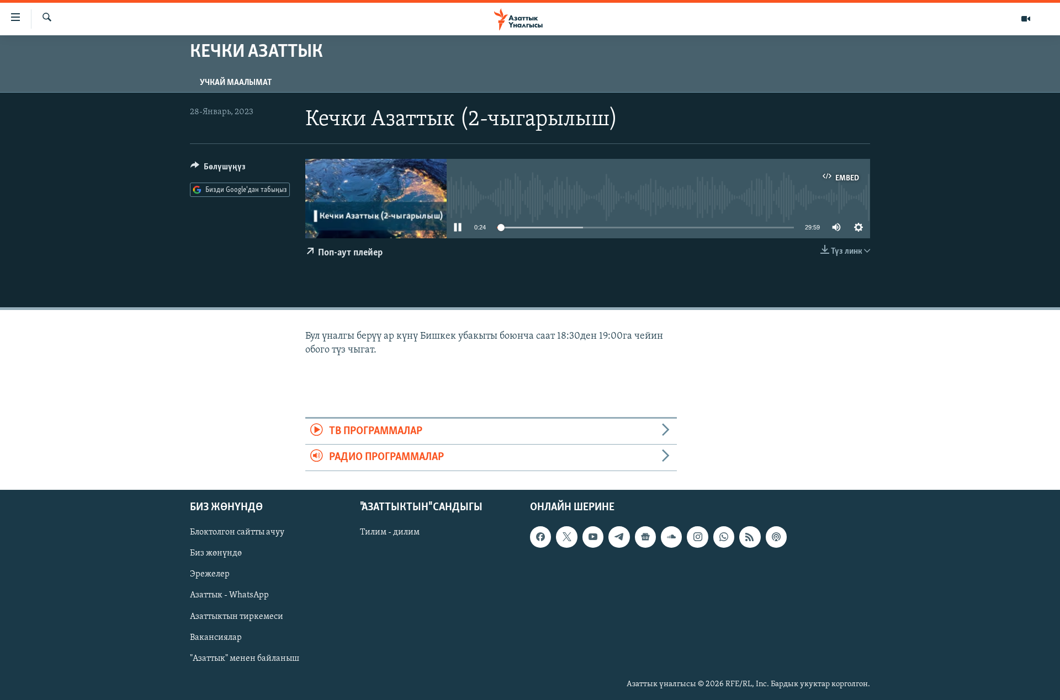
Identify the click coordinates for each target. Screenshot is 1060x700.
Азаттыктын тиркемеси (236, 616)
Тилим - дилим (390, 532)
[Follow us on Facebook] (540, 536)
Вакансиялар (216, 637)
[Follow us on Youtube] (592, 536)
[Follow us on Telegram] (618, 536)
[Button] (218, 169)
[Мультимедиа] (1025, 18)
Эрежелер (210, 574)
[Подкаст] (776, 536)
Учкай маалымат (236, 82)
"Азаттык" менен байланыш (244, 658)
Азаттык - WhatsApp (229, 595)
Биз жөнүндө (216, 553)
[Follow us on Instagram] (697, 536)
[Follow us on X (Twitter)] (566, 536)
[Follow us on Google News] (645, 536)
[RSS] (749, 536)
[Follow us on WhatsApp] (723, 536)
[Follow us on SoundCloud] (671, 536)
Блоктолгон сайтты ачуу (237, 532)
